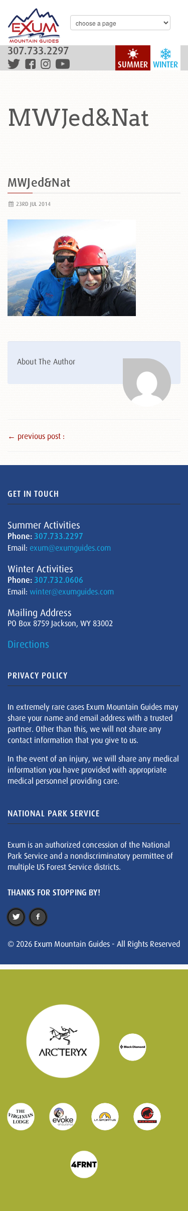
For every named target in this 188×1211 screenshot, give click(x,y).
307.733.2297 (38, 51)
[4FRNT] (90, 1163)
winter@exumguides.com (72, 591)
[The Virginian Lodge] (27, 1115)
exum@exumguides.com (70, 547)
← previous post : (36, 435)
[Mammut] (153, 1115)
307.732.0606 (58, 580)
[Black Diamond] (139, 1046)
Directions (28, 644)
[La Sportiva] (111, 1115)
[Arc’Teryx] (69, 1046)
